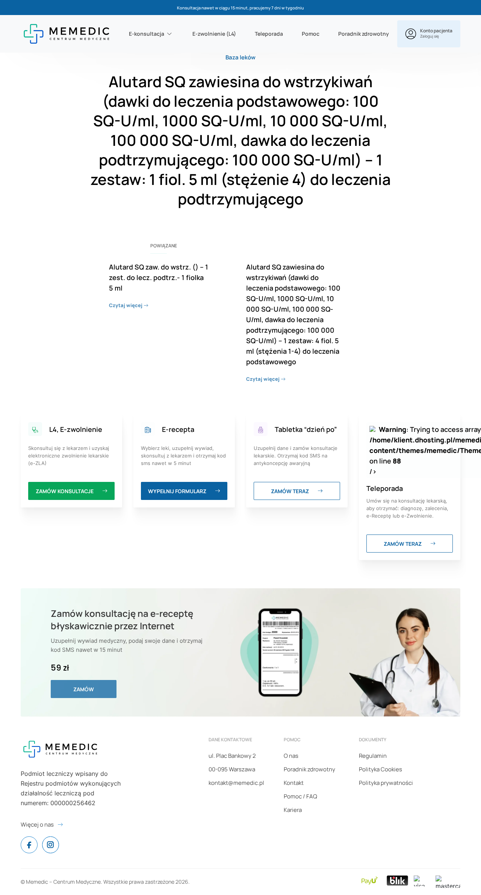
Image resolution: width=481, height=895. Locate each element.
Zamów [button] (83, 689)
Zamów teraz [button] (290, 491)
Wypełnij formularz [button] (177, 491)
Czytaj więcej (126, 305)
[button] (428, 33)
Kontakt (294, 783)
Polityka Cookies (380, 769)
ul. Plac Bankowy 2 (232, 756)
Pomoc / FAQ (300, 796)
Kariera (293, 810)
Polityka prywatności (386, 783)
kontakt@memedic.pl (236, 783)
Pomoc (310, 33)
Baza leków (240, 57)
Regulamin (373, 756)
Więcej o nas (37, 824)
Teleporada (269, 33)
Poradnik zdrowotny (363, 33)
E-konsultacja (146, 33)
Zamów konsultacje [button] (65, 491)
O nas (291, 756)
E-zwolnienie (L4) (214, 33)
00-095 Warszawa (232, 769)
